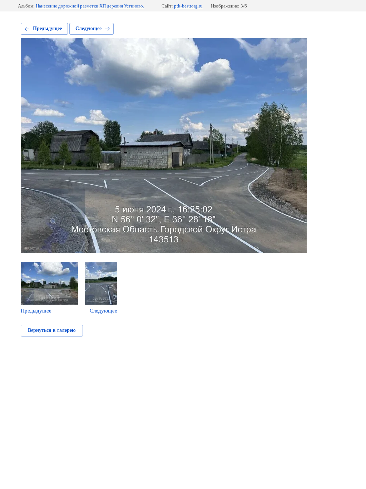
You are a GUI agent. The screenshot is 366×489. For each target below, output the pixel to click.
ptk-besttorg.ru (188, 6)
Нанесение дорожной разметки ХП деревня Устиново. (90, 6)
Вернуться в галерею (52, 330)
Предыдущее (47, 28)
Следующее (88, 28)
